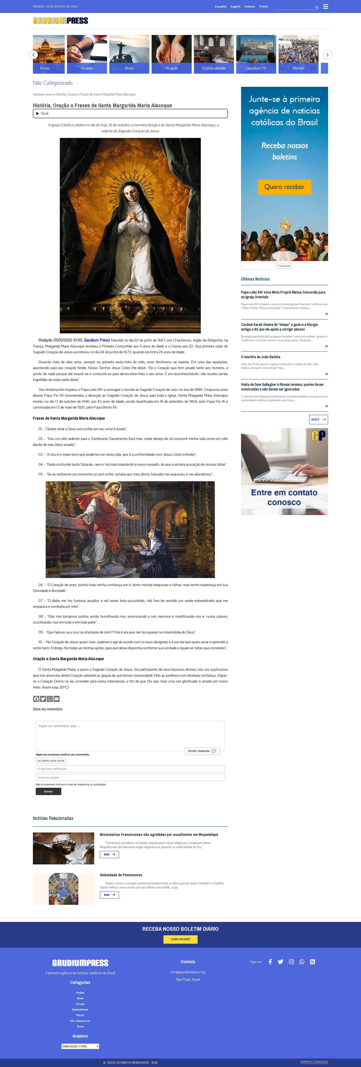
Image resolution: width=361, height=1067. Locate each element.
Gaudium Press (96, 340)
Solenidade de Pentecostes (121, 875)
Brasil (80, 998)
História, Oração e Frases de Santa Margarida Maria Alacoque (102, 105)
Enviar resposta (199, 751)
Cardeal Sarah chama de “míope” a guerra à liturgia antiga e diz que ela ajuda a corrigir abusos (279, 327)
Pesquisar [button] (284, 266)
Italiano (250, 6)
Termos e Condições (314, 1062)
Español (220, 6)
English (235, 6)
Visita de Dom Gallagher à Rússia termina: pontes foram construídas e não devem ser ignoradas (282, 387)
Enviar (48, 791)
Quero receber (180, 939)
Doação (80, 1004)
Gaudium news (42, 94)
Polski (263, 6)
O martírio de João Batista (260, 357)
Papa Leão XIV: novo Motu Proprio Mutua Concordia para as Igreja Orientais (283, 294)
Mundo (80, 1015)
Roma (80, 1026)
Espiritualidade (80, 1009)
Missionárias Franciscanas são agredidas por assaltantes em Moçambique (159, 834)
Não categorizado (53, 83)
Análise (80, 992)
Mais (107, 854)
